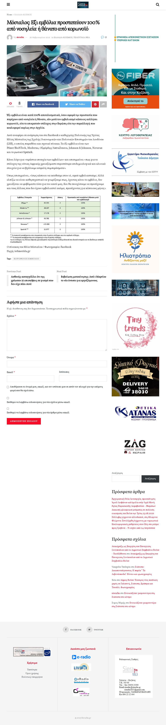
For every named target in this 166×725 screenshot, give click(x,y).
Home (9, 14)
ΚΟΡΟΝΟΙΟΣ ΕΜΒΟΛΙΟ (26, 259)
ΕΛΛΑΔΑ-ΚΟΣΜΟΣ (23, 14)
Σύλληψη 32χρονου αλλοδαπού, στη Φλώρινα (134, 517)
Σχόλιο (11, 316)
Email (11, 372)
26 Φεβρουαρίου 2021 (40, 37)
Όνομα (11, 357)
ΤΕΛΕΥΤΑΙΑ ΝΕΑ (82, 37)
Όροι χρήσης (32, 673)
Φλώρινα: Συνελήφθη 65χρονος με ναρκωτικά (135, 520)
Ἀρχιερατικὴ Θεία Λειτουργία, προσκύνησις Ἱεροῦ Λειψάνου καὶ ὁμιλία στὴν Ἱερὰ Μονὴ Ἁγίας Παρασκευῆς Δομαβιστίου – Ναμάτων (134, 503)
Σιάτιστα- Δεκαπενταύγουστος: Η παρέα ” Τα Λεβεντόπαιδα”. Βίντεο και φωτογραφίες (132, 570)
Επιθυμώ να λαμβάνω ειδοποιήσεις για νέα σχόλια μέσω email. (38, 402)
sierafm (20, 37)
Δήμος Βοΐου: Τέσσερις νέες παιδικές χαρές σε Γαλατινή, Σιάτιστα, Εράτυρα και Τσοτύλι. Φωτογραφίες (135, 584)
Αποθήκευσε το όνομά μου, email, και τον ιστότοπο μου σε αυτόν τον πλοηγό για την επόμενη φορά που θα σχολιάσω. (56, 388)
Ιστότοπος (64, 372)
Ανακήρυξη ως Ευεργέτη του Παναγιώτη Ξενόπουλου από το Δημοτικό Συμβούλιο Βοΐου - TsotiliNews (135, 550)
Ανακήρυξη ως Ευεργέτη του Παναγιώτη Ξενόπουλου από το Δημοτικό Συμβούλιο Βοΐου (135, 557)
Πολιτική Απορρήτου (32, 677)
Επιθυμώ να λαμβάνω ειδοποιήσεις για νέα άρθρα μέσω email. (38, 412)
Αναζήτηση (117, 473)
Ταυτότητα (32, 669)
